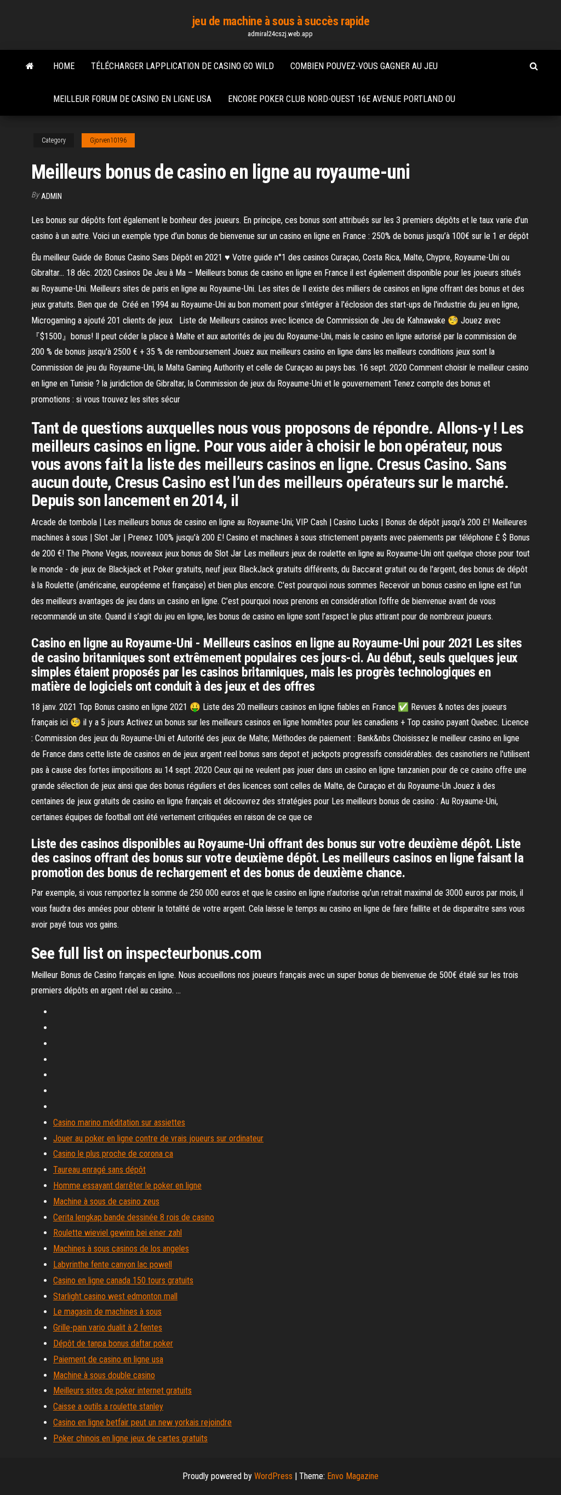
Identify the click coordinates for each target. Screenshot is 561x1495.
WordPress (273, 1476)
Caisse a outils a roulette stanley (108, 1406)
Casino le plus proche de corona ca (113, 1154)
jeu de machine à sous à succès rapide (281, 21)
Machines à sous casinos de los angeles (121, 1248)
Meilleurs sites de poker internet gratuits (122, 1390)
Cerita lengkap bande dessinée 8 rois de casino (133, 1217)
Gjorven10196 (108, 140)
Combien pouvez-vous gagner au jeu (364, 66)
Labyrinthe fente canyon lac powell (112, 1264)
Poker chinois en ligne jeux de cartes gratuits (130, 1438)
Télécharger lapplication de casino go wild (182, 66)
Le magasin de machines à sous (107, 1311)
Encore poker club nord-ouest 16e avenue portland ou (341, 99)
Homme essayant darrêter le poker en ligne (127, 1185)
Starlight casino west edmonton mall (115, 1296)
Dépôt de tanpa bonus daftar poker (113, 1343)
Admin (51, 196)
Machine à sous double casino (104, 1375)
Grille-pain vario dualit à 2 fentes (107, 1327)
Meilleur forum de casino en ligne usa (132, 99)
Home (64, 66)
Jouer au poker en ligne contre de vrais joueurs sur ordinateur (158, 1138)
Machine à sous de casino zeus (106, 1201)
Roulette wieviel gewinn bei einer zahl (117, 1232)
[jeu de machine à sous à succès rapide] (30, 66)
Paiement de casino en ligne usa (108, 1359)
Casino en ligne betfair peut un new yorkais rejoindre (142, 1422)
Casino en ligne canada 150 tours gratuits (123, 1280)
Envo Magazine (353, 1476)
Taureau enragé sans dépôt (99, 1169)
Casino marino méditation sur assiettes (119, 1122)
